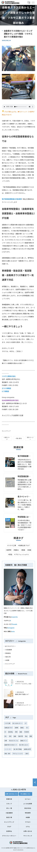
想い (6, 736)
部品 (26, 736)
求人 (27, 727)
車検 (16, 732)
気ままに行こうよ (13, 740)
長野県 (16, 727)
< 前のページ (7, 438)
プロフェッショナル (18, 753)
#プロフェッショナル (21, 554)
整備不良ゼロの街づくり (11, 745)
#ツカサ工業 (11, 545)
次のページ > (30, 438)
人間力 (26, 753)
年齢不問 (20, 736)
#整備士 (16, 550)
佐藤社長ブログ (9, 727)
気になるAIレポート (18, 723)
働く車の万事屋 (18, 749)
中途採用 (26, 732)
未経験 (7, 660)
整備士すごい (23, 740)
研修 (10, 736)
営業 (6, 740)
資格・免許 (7, 753)
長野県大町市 (27, 749)
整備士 (22, 727)
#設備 (29, 550)
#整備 (23, 550)
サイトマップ (28, 836)
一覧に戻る (18, 438)
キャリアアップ (6, 431)
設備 (15, 736)
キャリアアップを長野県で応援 (12, 415)
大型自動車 (8, 650)
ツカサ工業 (7, 723)
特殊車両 (8, 653)
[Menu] (33, 2)
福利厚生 (10, 732)
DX (5, 732)
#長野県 (8, 550)
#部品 (10, 554)
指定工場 (8, 657)
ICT (26, 723)
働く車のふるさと (23, 745)
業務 (31, 736)
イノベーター (8, 749)
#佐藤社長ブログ (24, 545)
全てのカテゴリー (10, 646)
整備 (21, 732)
